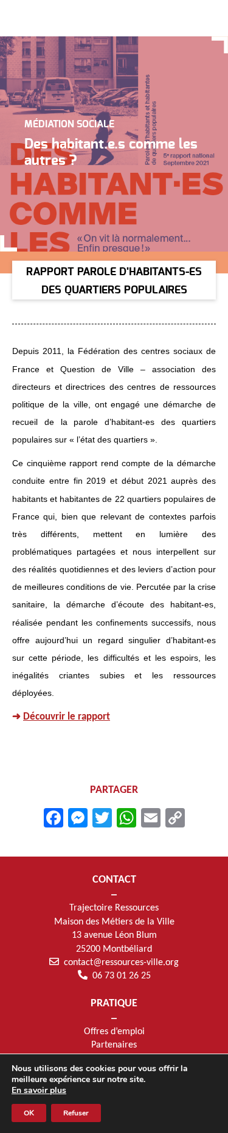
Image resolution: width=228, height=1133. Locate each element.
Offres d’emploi (114, 1032)
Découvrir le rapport (66, 717)
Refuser (76, 1113)
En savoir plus (39, 1090)
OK (29, 1113)
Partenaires (114, 1045)
